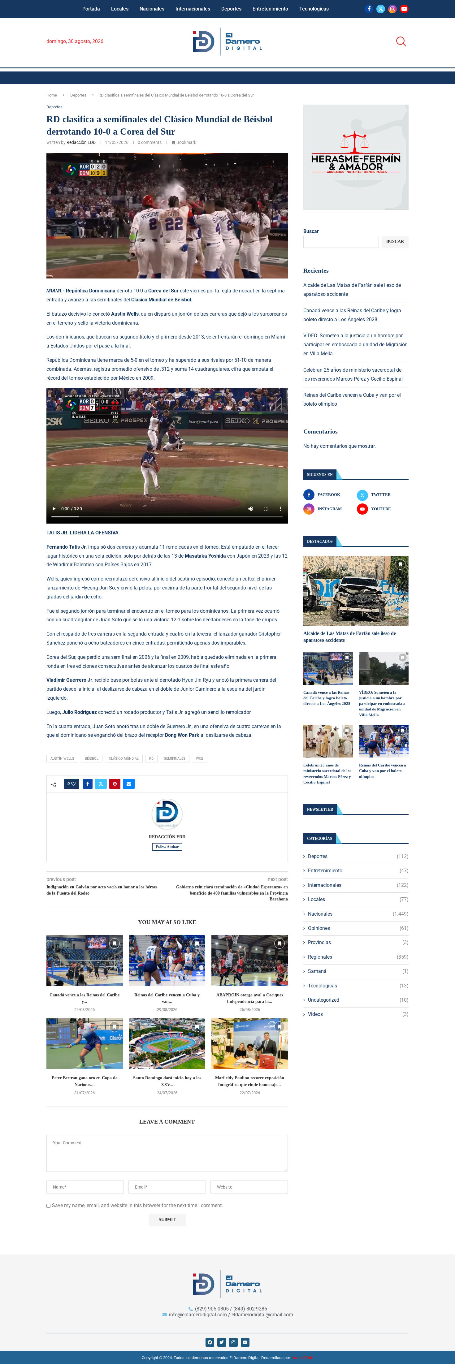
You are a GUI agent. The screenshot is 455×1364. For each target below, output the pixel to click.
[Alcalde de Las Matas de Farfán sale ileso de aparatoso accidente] (356, 591)
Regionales (358, 957)
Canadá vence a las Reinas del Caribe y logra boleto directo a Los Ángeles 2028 (326, 698)
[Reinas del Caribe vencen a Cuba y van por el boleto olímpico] (167, 960)
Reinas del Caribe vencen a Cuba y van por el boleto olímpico (382, 771)
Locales (119, 9)
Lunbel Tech (302, 1357)
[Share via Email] (129, 784)
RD (151, 759)
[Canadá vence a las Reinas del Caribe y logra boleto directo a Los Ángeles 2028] (84, 960)
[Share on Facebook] (88, 784)
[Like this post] (73, 784)
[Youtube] (404, 9)
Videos (358, 1014)
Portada (91, 9)
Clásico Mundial (124, 759)
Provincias (358, 942)
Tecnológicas (314, 9)
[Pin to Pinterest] (114, 784)
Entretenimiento (270, 9)
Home (51, 95)
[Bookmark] (114, 943)
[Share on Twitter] (101, 784)
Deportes (231, 9)
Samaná (358, 971)
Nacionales (152, 9)
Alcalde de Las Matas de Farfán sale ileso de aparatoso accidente (349, 637)
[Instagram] (392, 9)
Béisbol (91, 759)
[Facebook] (369, 9)
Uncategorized (358, 1000)
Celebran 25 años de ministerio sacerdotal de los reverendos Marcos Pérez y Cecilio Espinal (327, 773)
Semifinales (174, 759)
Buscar (311, 231)
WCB (199, 759)
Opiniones (358, 928)
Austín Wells (62, 759)
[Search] (399, 41)
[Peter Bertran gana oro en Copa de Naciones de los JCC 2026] (84, 1043)
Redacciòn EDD (81, 142)
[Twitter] (380, 9)
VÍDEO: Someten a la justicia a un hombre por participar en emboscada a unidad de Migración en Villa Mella (355, 344)
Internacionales (193, 9)
